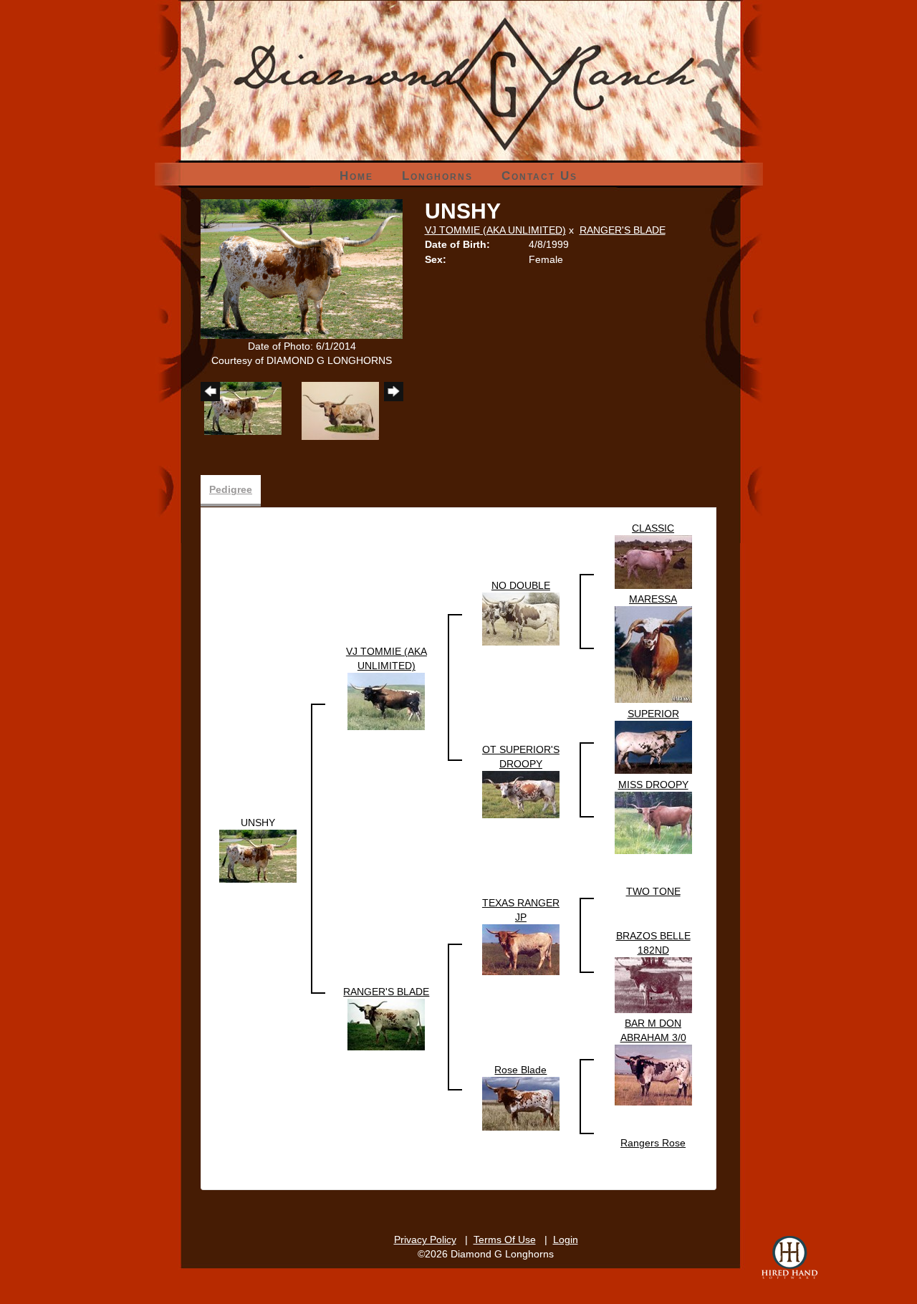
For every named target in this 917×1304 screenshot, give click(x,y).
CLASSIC (653, 528)
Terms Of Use (505, 1239)
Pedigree (230, 489)
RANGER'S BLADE (623, 230)
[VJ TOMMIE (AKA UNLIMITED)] (386, 700)
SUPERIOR (653, 713)
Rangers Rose (653, 1143)
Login (565, 1239)
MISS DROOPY (653, 784)
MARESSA (653, 599)
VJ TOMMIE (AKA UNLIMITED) (495, 230)
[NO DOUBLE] (521, 618)
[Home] (459, 50)
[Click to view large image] (302, 268)
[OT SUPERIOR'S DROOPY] (521, 794)
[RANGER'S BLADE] (386, 1024)
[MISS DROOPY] (653, 822)
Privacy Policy (425, 1239)
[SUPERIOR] (653, 746)
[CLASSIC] (653, 561)
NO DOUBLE (520, 585)
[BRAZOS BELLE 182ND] (653, 984)
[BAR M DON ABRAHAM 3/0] (653, 1074)
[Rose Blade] (521, 1103)
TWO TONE (653, 891)
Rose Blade (520, 1069)
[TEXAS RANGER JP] (521, 948)
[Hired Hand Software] (789, 1257)
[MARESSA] (653, 654)
